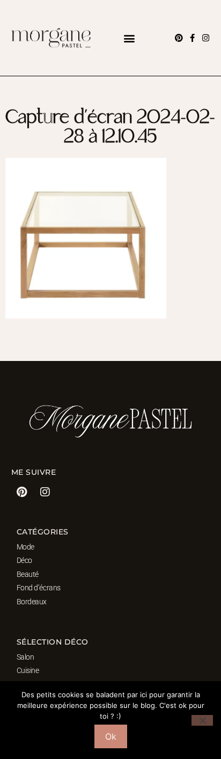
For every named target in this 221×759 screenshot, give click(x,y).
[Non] (202, 720)
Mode (25, 547)
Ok (110, 736)
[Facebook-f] (192, 38)
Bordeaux (32, 601)
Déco (24, 560)
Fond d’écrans (39, 587)
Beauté (28, 574)
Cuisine (28, 670)
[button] (129, 38)
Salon (25, 657)
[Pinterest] (179, 38)
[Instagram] (206, 38)
